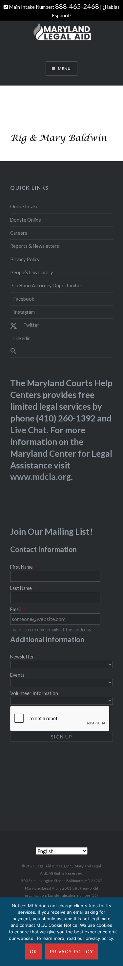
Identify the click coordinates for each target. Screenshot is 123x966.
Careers (18, 233)
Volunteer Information (34, 693)
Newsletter (24, 656)
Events (17, 675)
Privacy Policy (24, 259)
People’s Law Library (31, 272)
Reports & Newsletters (34, 246)
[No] (115, 931)
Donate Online (25, 220)
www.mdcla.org (40, 476)
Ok (33, 951)
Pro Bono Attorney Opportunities (46, 285)
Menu (64, 68)
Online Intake (24, 206)
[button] (61, 351)
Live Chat (28, 430)
